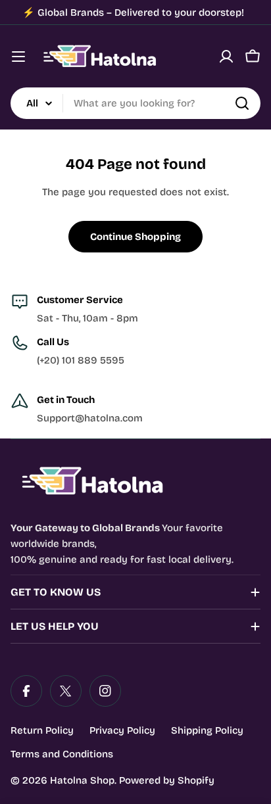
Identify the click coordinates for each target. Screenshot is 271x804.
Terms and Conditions (62, 754)
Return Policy (42, 730)
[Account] (226, 56)
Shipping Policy (207, 730)
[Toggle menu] (18, 56)
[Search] (242, 103)
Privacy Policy (122, 730)
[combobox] (135, 103)
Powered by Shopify (166, 780)
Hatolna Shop (82, 780)
